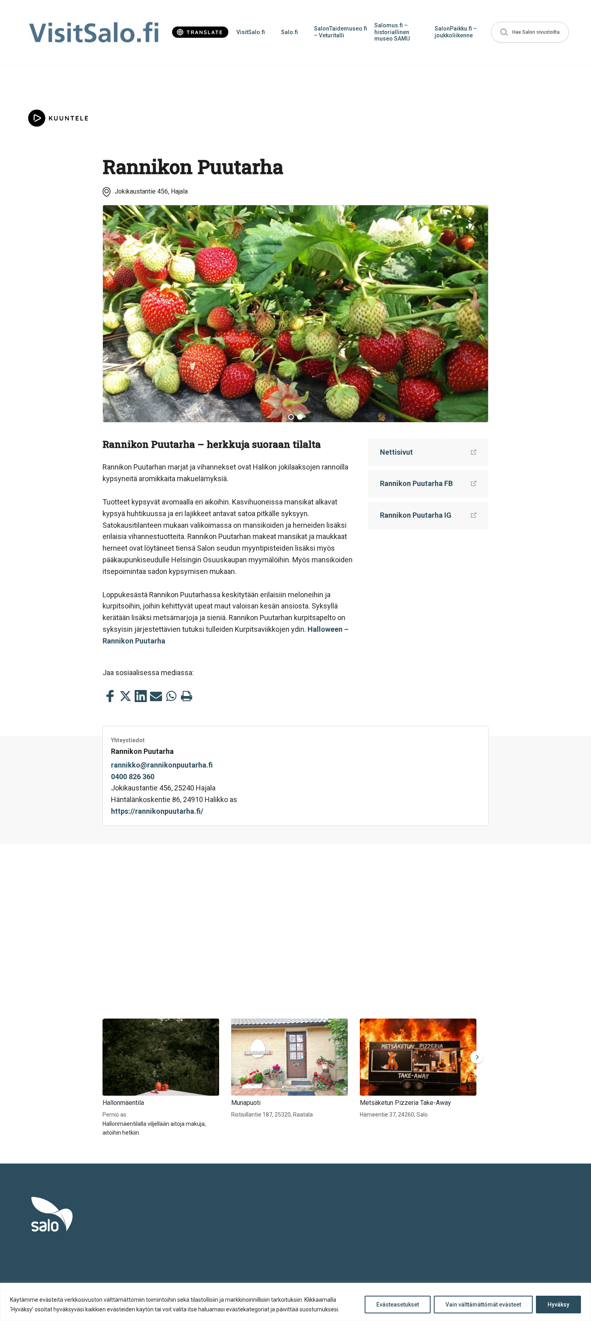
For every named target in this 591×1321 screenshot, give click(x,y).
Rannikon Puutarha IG (415, 515)
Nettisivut (396, 452)
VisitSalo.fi (250, 32)
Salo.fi (289, 32)
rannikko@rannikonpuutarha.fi (162, 765)
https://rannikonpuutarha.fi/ (157, 811)
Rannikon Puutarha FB (416, 483)
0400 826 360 (132, 776)
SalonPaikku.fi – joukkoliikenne (456, 32)
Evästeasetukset (397, 1304)
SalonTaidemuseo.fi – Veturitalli (340, 32)
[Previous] (115, 314)
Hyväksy (558, 1304)
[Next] (476, 314)
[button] (530, 32)
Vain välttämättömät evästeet (483, 1304)
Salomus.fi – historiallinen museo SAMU (392, 32)
